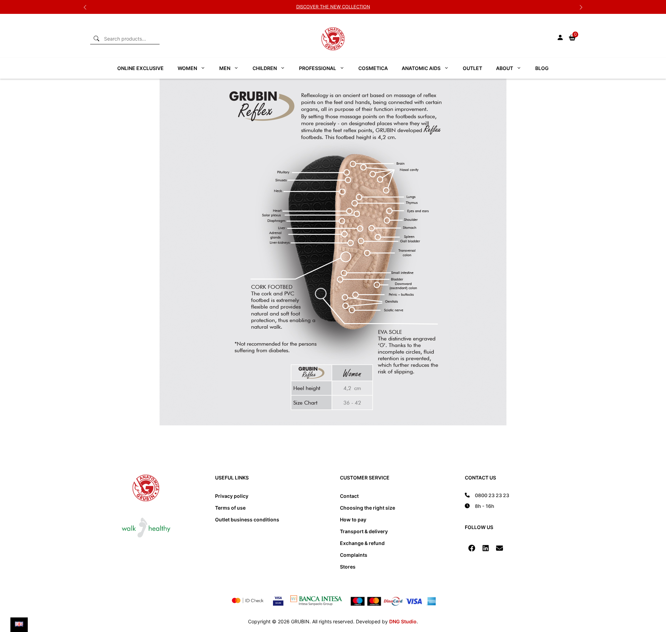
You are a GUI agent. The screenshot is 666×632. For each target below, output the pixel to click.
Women (187, 68)
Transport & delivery (364, 531)
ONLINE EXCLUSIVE (140, 68)
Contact (349, 496)
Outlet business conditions (247, 519)
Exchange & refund (362, 543)
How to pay (353, 519)
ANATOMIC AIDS (421, 68)
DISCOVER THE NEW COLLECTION (333, 6)
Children (265, 68)
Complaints (353, 555)
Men (224, 68)
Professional (317, 68)
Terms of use (230, 508)
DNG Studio (403, 621)
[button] (472, 548)
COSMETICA (373, 68)
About (504, 68)
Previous (85, 6)
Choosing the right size (367, 508)
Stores (348, 567)
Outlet (472, 68)
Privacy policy (231, 496)
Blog (542, 68)
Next (581, 6)
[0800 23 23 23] (487, 495)
